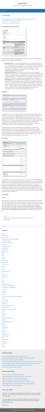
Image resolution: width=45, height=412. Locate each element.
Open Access (5, 300)
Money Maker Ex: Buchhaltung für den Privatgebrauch (18, 376)
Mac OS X (4, 293)
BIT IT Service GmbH (28, 179)
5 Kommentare (6, 219)
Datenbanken (5, 249)
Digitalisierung (5, 251)
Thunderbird (5, 327)
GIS (2, 273)
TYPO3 (4, 216)
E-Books (4, 258)
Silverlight (4, 319)
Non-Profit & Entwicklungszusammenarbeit (12, 296)
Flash (3, 269)
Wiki (3, 337)
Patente (3, 310)
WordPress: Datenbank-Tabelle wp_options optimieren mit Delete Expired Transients (22, 361)
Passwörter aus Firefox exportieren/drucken (17, 378)
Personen (4, 314)
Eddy (3, 385)
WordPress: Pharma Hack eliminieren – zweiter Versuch (21, 381)
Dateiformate (5, 248)
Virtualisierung (5, 334)
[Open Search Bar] (43, 10)
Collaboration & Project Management (10, 239)
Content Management (7, 242)
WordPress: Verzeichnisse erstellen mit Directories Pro (15, 356)
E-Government (5, 262)
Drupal (3, 257)
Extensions (26, 218)
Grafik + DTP (5, 275)
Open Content (5, 302)
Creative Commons (6, 246)
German (4, 374)
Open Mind (22, 3)
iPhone (3, 282)
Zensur (3, 346)
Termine (4, 325)
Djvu (3, 253)
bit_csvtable (11, 179)
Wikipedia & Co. (5, 339)
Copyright (4, 244)
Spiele (3, 323)
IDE (2, 278)
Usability (4, 330)
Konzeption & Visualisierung (8, 285)
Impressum (25, 410)
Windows (4, 341)
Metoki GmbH (20, 410)
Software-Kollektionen (7, 321)
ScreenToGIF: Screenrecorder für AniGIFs (12, 367)
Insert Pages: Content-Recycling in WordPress (13, 359)
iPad (3, 280)
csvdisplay (10, 114)
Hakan (3, 380)
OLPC (3, 298)
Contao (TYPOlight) (6, 240)
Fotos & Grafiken (6, 271)
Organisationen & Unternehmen (9, 309)
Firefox (3, 267)
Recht (3, 316)
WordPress (4, 343)
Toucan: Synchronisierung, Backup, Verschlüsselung (22, 383)
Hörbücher (4, 276)
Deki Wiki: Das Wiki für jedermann (16, 374)
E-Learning (4, 264)
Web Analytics (5, 336)
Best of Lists (5, 237)
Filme (3, 266)
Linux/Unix (4, 289)
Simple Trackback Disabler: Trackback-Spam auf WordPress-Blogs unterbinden (21, 363)
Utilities (3, 332)
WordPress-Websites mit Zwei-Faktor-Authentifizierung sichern (17, 365)
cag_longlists (11, 200)
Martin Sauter (5, 405)
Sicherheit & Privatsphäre (8, 318)
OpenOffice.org (5, 307)
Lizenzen (4, 291)
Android (4, 233)
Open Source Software (7, 305)
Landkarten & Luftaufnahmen (9, 287)
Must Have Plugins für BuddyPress (14, 385)
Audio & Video (5, 235)
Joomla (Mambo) (6, 284)
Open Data (4, 303)
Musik (3, 294)
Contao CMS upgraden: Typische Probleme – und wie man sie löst (17, 358)
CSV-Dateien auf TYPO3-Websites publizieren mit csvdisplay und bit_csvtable (19, 20)
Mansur (4, 381)
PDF (3, 312)
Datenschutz (31, 410)
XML (3, 345)
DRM (3, 255)
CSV (17, 218)
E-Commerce (5, 260)
